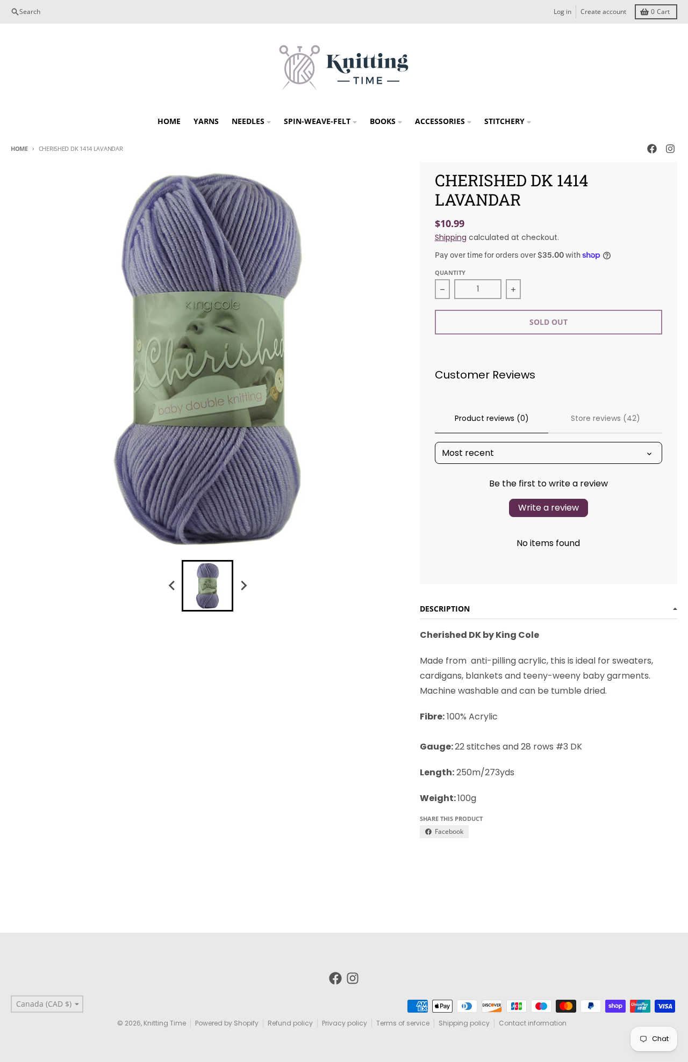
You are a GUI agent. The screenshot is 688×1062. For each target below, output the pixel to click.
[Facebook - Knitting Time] (652, 149)
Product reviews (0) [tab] (492, 418)
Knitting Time (165, 1023)
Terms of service (402, 1023)
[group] (207, 586)
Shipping (451, 237)
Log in (562, 11)
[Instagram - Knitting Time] (670, 149)
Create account (603, 11)
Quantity (450, 272)
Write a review (548, 507)
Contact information (533, 1023)
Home (19, 148)
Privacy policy (344, 1023)
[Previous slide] (172, 586)
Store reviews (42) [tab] (605, 418)
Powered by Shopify (227, 1023)
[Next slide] (242, 586)
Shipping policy (464, 1023)
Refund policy (290, 1023)
